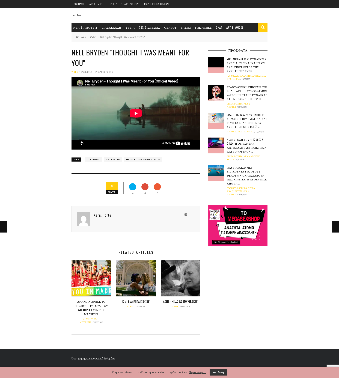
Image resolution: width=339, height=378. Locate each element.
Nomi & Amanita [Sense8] (135, 301)
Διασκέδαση (111, 27)
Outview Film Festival (157, 3)
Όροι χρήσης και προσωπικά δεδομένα (93, 358)
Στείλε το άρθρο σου (124, 3)
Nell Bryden (113, 159)
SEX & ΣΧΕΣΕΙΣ (149, 27)
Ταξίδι (186, 27)
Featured (231, 76)
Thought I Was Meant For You (143, 159)
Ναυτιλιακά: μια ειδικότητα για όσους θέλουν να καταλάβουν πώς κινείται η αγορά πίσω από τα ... (247, 175)
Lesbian (76, 15)
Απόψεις (231, 131)
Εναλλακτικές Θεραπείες (251, 76)
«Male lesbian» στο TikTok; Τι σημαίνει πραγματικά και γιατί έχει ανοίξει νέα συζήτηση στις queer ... (247, 121)
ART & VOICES (234, 27)
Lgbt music (94, 159)
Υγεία (130, 27)
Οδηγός (170, 27)
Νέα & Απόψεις (85, 27)
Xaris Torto (105, 71)
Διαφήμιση (97, 3)
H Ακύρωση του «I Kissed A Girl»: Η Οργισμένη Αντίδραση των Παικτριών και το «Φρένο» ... (247, 145)
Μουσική (85, 322)
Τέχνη (230, 159)
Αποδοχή (218, 372)
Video (75, 71)
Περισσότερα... (197, 372)
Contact (79, 3)
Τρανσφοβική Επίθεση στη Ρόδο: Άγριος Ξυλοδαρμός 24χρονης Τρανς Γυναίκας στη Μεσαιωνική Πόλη (247, 93)
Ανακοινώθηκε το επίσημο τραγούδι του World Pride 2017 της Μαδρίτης (91, 307)
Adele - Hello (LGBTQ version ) (180, 301)
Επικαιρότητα (235, 103)
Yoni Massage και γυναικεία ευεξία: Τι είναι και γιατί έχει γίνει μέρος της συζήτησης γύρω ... (246, 65)
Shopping (242, 188)
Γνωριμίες (203, 27)
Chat (219, 27)
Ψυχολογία (233, 79)
